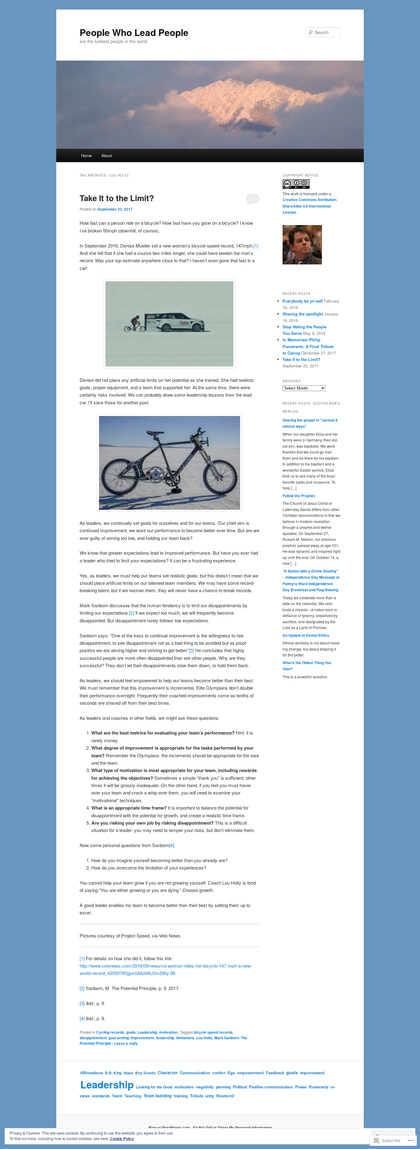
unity (209, 1096)
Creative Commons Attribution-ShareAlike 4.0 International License (310, 206)
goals (131, 1032)
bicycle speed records (213, 1032)
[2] (131, 612)
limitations (185, 1037)
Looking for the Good (154, 1087)
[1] (255, 245)
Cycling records (110, 1032)
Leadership (147, 1032)
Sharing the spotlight (303, 314)
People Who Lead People (134, 32)
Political (240, 1087)
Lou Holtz (204, 1037)
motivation (168, 1032)
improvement (142, 1037)
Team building (158, 1096)
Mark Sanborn (226, 1037)
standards (101, 1096)
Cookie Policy (122, 1138)
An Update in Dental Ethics (306, 635)
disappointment (93, 1037)
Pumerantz (318, 1087)
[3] (191, 650)
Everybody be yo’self (303, 301)
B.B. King (113, 1073)
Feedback (275, 1073)
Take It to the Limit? (117, 198)
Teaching (133, 1096)
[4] (171, 845)
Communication (195, 1073)
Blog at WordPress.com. (170, 1127)
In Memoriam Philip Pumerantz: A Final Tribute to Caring (308, 346)
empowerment (250, 1073)
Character (168, 1073)
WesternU (225, 1096)
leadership (165, 1037)
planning (223, 1087)
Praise (301, 1087)
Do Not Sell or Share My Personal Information (232, 1127)
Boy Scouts (145, 1073)
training (181, 1096)
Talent (117, 1096)
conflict (218, 1073)
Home (86, 155)
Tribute (196, 1096)
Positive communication (271, 1087)
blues (128, 1073)
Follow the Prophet (299, 495)
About (106, 155)
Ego (231, 1073)
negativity (205, 1087)
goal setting (119, 1037)
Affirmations (91, 1073)
